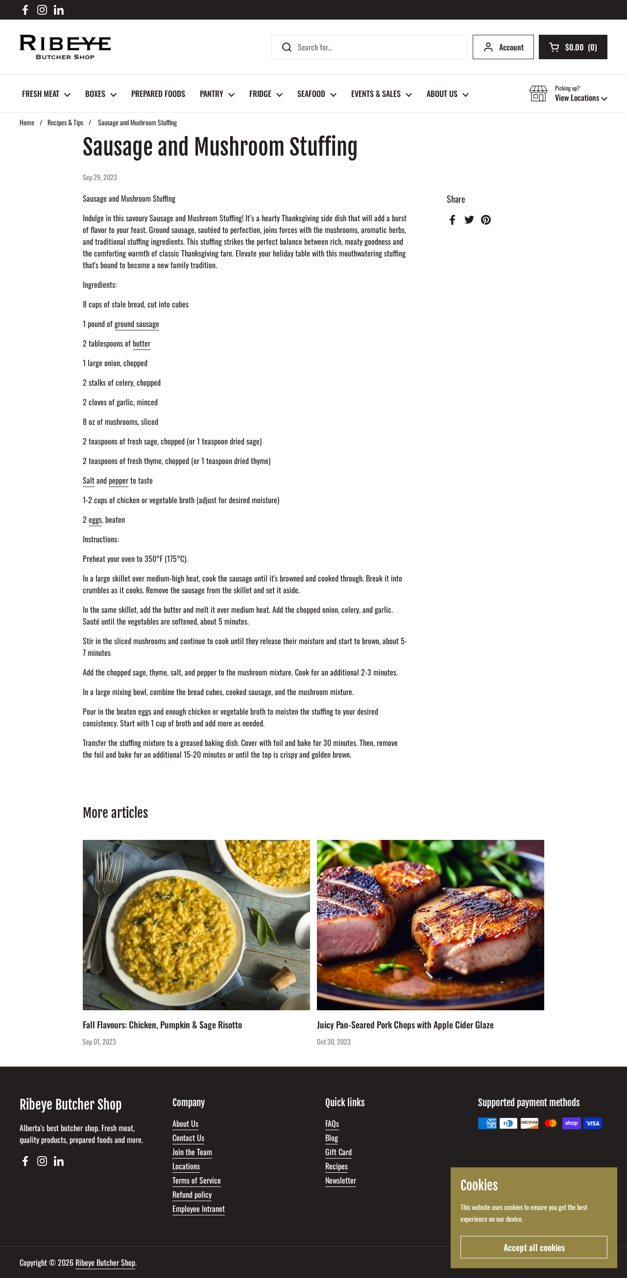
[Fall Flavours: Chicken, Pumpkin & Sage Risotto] (196, 925)
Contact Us (188, 1137)
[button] (568, 93)
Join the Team (192, 1152)
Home (27, 122)
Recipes (336, 1166)
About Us (185, 1123)
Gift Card (338, 1152)
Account (511, 47)
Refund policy (192, 1194)
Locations (186, 1166)
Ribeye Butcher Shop (105, 1262)
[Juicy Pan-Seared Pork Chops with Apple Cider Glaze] (430, 925)
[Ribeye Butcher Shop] (65, 47)
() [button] (581, 49)
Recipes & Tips (65, 122)
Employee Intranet (198, 1208)
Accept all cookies (534, 1247)
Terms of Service (196, 1180)
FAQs (332, 1123)
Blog (331, 1137)
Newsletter (340, 1180)
